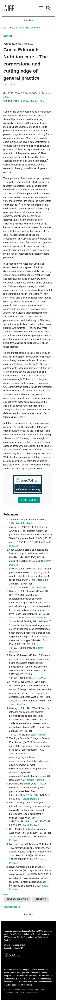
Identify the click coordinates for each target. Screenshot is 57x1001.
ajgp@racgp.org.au (17, 945)
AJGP (6, 27)
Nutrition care (33, 27)
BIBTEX (25, 100)
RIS (42, 100)
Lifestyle (40, 899)
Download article (11, 906)
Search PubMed (23, 523)
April (21, 27)
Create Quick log (28, 500)
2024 (14, 27)
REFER (34, 100)
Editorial (7, 35)
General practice (17, 899)
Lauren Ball (9, 84)
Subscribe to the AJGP (13, 948)
